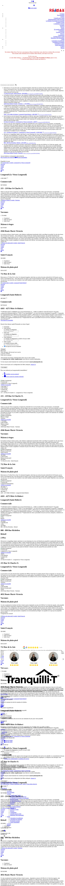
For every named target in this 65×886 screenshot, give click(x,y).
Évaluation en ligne (59, 43)
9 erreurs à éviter (60, 32)
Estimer (2, 721)
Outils (62, 39)
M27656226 (4, 305)
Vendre (62, 28)
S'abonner (3, 763)
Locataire (62, 25)
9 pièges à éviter (60, 22)
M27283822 (4, 185)
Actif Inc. (3, 733)
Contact (62, 46)
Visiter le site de (9, 782)
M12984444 (4, 758)
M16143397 (4, 270)
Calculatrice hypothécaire (58, 40)
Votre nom (6, 332)
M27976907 (4, 227)
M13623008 (4, 871)
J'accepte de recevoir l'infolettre (13, 346)
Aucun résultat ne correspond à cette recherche (12, 156)
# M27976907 (4, 422)
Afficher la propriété (6, 384)
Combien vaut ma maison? (12, 374)
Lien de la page (7, 754)
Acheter (62, 16)
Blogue (62, 48)
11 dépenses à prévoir (59, 23)
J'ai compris (4, 367)
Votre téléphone (8, 337)
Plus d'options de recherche (7, 157)
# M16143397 (4, 456)
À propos (62, 13)
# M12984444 (4, 555)
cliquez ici (33, 364)
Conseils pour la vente (58, 36)
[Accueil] (33, 1)
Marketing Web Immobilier (57, 38)
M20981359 (4, 834)
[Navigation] (31, 1)
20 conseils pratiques (59, 29)
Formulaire (6, 326)
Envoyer (3, 349)
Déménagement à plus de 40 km (56, 19)
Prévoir (2, 705)
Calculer (3, 713)
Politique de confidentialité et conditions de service (16, 758)
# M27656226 (4, 488)
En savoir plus (4, 694)
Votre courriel (7, 341)
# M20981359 (4, 522)
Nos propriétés (60, 15)
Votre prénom (7, 328)
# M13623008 (4, 586)
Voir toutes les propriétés (7, 320)
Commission (61, 35)
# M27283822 (4, 388)
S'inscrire (3, 729)
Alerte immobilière (59, 45)
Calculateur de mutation (58, 42)
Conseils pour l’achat (59, 18)
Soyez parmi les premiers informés (15, 376)
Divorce (62, 26)
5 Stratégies (61, 31)
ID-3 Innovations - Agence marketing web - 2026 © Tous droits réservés (19, 784)
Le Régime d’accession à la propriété (55, 21)
